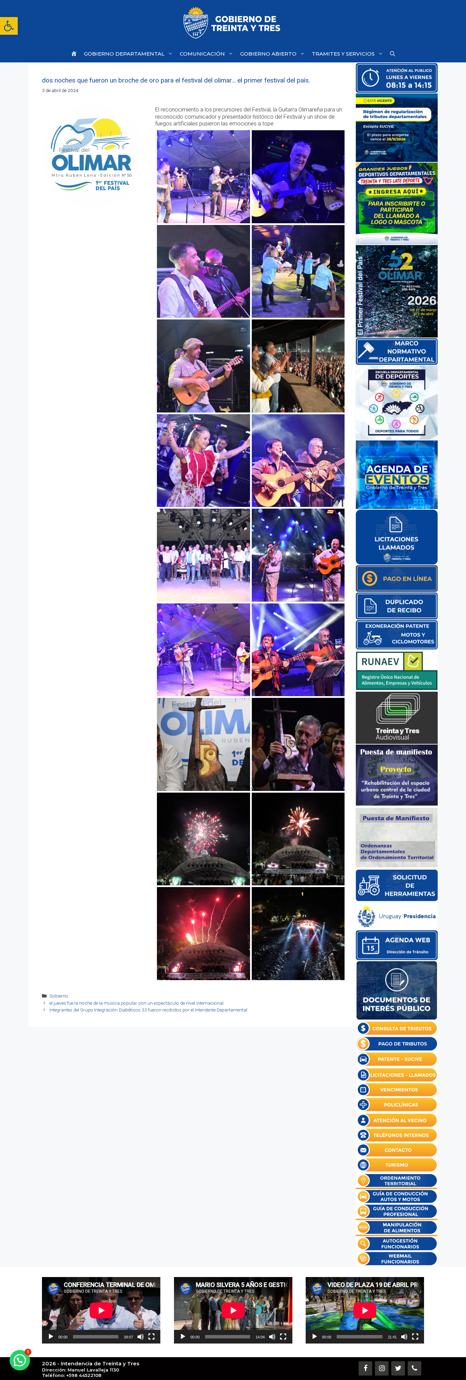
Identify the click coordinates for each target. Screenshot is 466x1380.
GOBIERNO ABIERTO (268, 53)
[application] (101, 1310)
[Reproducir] (50, 1336)
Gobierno (58, 996)
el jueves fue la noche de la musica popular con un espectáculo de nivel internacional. (136, 1003)
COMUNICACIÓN (202, 53)
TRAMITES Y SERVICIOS (343, 53)
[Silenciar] (140, 1336)
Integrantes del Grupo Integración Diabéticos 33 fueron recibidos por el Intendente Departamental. (148, 1009)
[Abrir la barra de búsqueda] (392, 53)
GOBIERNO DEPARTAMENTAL (124, 53)
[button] (9, 26)
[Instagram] (382, 1368)
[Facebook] (365, 1368)
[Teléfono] (414, 1368)
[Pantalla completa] (151, 1336)
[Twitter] (398, 1368)
